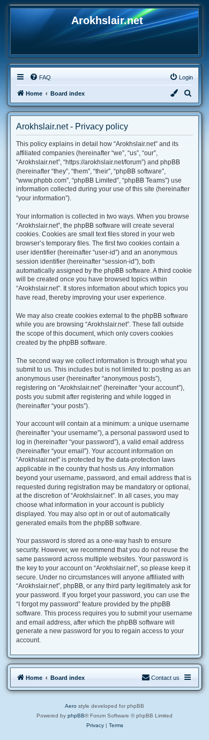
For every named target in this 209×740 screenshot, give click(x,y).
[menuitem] (40, 77)
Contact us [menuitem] (165, 677)
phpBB (76, 716)
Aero (71, 706)
